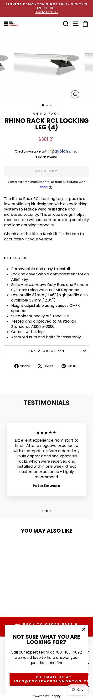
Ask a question (46, 351)
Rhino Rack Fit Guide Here (55, 233)
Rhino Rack (46, 114)
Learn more (46, 157)
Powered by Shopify (46, 696)
